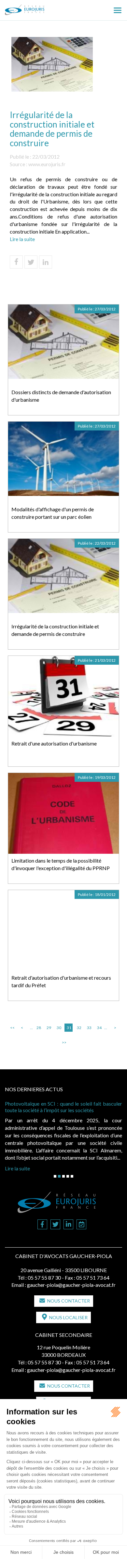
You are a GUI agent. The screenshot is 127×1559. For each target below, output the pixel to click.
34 (99, 1027)
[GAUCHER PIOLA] (35, 7)
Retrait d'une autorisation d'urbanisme (54, 743)
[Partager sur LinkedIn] (45, 262)
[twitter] (55, 1225)
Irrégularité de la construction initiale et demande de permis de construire (55, 630)
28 (38, 1027)
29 (49, 1027)
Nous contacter (68, 1301)
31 (69, 1027)
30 (59, 1027)
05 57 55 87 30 (44, 1277)
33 (89, 1027)
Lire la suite (22, 239)
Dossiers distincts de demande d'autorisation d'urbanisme (61, 396)
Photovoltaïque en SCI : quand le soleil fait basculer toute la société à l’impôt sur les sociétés (63, 1106)
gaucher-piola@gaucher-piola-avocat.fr (71, 1285)
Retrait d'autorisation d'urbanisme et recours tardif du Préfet (61, 981)
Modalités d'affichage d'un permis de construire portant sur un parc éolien (52, 513)
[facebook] (42, 1225)
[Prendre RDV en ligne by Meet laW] (81, 1225)
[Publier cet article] (30, 262)
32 (79, 1027)
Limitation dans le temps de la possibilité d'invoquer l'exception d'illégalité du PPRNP (60, 864)
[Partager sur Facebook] (16, 262)
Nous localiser (68, 1317)
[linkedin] (68, 1225)
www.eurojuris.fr (46, 164)
